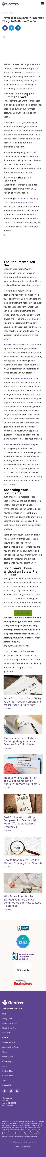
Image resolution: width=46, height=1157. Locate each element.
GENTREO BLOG (8, 13)
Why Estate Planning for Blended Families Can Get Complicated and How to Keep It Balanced (22, 901)
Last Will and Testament (18, 378)
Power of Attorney (15, 344)
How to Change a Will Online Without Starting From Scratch (23, 861)
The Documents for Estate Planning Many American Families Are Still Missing (20, 741)
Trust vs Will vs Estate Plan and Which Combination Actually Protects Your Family (22, 781)
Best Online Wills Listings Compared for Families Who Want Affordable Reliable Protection (21, 822)
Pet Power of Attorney (17, 444)
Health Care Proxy (15, 291)
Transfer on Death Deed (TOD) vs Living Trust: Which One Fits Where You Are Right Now (23, 701)
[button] (5, 28)
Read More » (8, 709)
